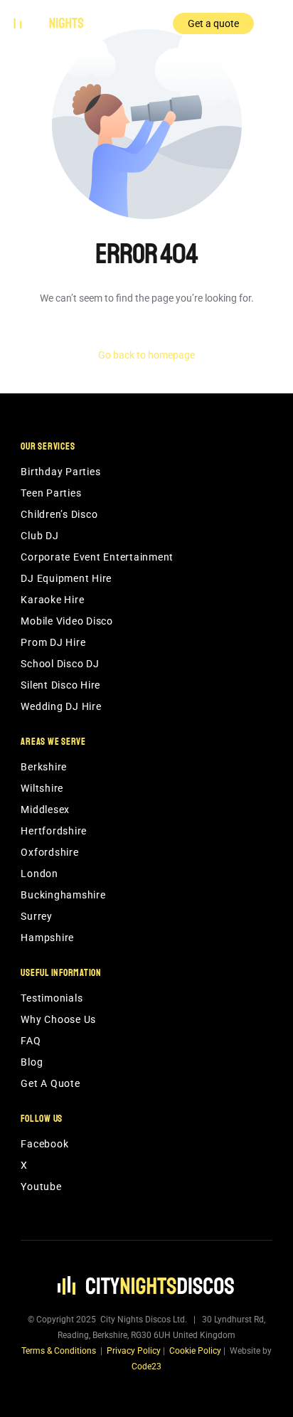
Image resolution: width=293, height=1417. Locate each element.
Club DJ (39, 535)
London (39, 873)
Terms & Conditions (58, 1351)
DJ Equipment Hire (66, 578)
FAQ (31, 1040)
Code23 (146, 1366)
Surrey (37, 916)
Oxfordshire (49, 852)
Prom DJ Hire (53, 642)
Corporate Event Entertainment (97, 557)
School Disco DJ (60, 663)
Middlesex (45, 809)
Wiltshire (42, 788)
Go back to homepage (146, 355)
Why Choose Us (58, 1019)
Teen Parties (51, 493)
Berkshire (44, 767)
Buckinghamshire (63, 895)
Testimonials (51, 998)
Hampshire (47, 937)
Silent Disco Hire (60, 685)
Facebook (44, 1144)
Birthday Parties (60, 471)
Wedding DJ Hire (61, 706)
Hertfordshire (54, 831)
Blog (32, 1062)
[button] (271, 23)
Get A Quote (50, 1083)
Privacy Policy (134, 1351)
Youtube (41, 1186)
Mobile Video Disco (67, 621)
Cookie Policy (195, 1351)
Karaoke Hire (52, 599)
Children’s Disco (59, 514)
